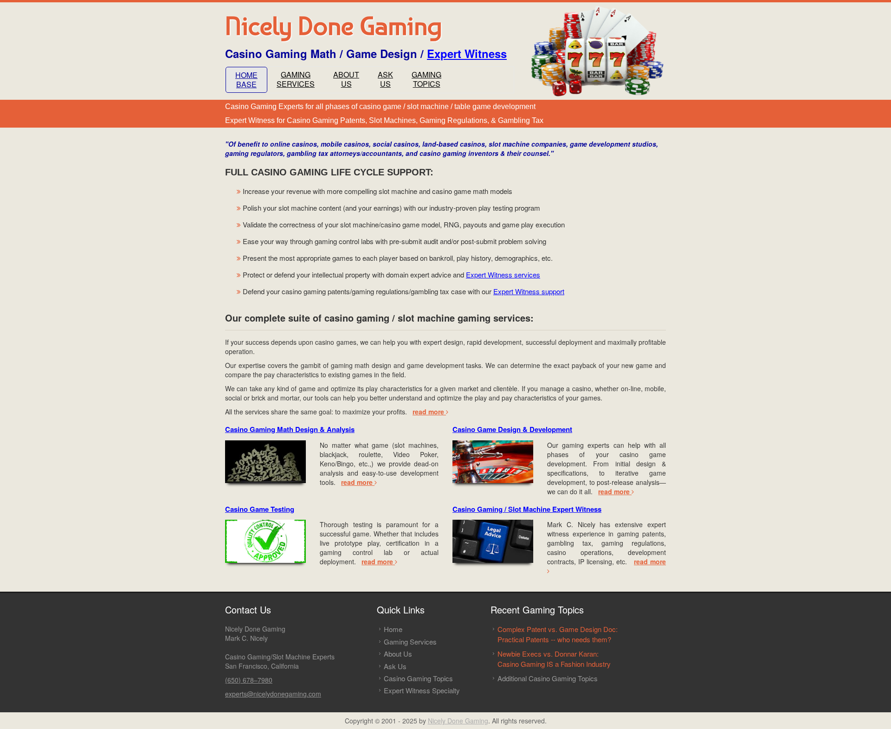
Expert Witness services (503, 274)
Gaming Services (410, 641)
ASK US (385, 79)
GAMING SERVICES (296, 79)
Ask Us (395, 666)
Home (393, 629)
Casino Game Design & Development (512, 429)
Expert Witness (467, 53)
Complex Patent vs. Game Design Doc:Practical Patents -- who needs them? (557, 634)
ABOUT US (346, 79)
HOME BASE (246, 80)
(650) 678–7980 (248, 679)
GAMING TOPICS (426, 79)
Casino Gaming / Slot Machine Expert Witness (526, 509)
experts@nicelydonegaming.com (273, 693)
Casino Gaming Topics (418, 678)
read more (429, 411)
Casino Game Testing (259, 509)
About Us (398, 653)
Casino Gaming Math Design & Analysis (290, 429)
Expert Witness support (528, 291)
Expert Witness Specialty (422, 690)
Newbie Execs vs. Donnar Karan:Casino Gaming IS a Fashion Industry (554, 658)
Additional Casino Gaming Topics (547, 678)
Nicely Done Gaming (458, 720)
